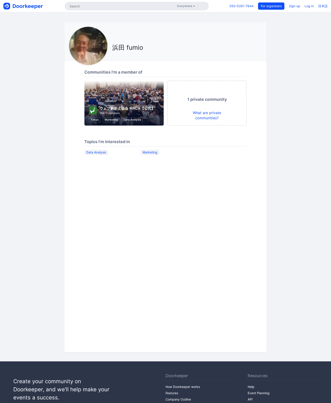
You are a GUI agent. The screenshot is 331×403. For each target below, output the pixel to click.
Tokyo (95, 119)
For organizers (271, 6)
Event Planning (259, 393)
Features (172, 393)
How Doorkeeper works (183, 387)
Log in (309, 6)
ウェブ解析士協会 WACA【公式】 (127, 108)
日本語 (323, 6)
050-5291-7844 (241, 6)
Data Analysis (132, 119)
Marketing (111, 119)
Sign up (294, 6)
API (250, 399)
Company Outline (178, 399)
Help (251, 387)
